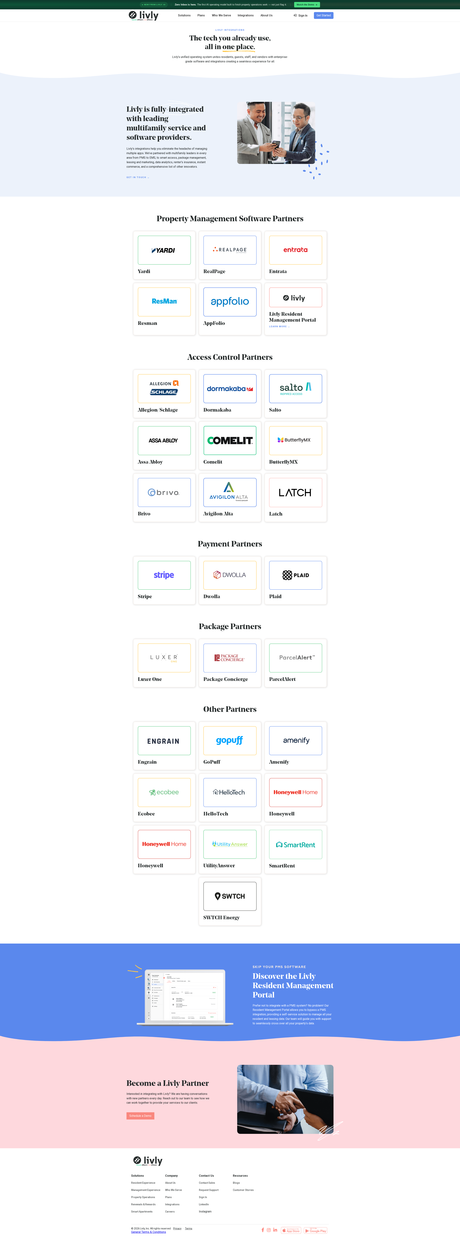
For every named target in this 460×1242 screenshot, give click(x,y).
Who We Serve (221, 15)
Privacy (177, 1228)
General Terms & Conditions (148, 1232)
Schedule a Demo (140, 1116)
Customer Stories (243, 1190)
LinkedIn (204, 1204)
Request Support (208, 1190)
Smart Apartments (142, 1211)
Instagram (205, 1211)
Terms (188, 1228)
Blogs (236, 1182)
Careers (170, 1211)
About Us (170, 1182)
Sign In (203, 1197)
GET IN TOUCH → (138, 177)
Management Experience (145, 1190)
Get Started (324, 15)
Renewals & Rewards (143, 1204)
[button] (301, 15)
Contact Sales (207, 1182)
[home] (143, 15)
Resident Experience (143, 1182)
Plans (201, 15)
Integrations (246, 15)
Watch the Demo (305, 4)
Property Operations (143, 1197)
